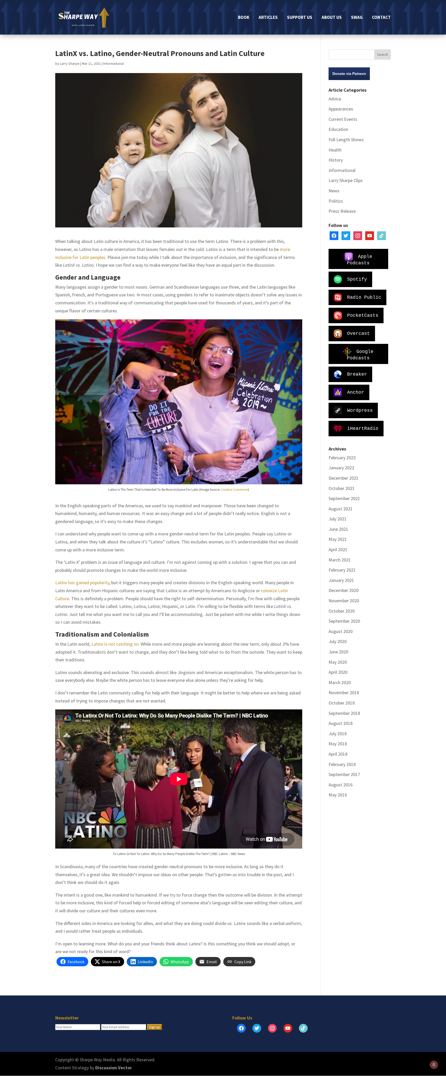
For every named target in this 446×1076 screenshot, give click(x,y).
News (334, 191)
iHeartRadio (362, 428)
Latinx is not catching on (115, 644)
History (336, 160)
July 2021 (338, 519)
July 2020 (338, 641)
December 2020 (344, 590)
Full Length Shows (346, 140)
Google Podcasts (360, 354)
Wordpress (360, 410)
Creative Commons (234, 489)
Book (243, 17)
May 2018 (338, 744)
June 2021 (338, 529)
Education (338, 129)
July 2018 (338, 734)
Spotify (357, 279)
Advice (335, 99)
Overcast (358, 333)
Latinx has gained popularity (82, 583)
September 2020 (344, 621)
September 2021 (344, 498)
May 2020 (338, 662)
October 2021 (342, 488)
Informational (113, 63)
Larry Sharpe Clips (346, 180)
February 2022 (342, 458)
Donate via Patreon (349, 74)
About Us (332, 17)
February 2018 (342, 764)
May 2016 (338, 795)
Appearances (341, 109)
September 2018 (344, 713)
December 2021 (344, 478)
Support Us (299, 17)
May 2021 (338, 539)
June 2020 (338, 652)
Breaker (357, 374)
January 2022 (341, 468)
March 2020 (340, 682)
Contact (381, 17)
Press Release (342, 211)
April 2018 (338, 754)
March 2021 (340, 560)
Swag (357, 17)
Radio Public (364, 297)
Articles (268, 17)
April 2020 (338, 672)
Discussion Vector (113, 1068)
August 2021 (341, 509)
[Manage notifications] (434, 1065)
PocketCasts (362, 315)
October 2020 (342, 611)
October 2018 (342, 703)
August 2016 (341, 785)
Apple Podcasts (359, 259)
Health (335, 150)
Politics (336, 201)
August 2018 (341, 723)
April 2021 (338, 549)
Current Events (343, 119)
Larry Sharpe (69, 63)
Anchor (355, 392)
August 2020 (341, 631)
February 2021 (342, 570)
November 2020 (344, 601)
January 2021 (341, 580)
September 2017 (344, 774)
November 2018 (344, 692)
